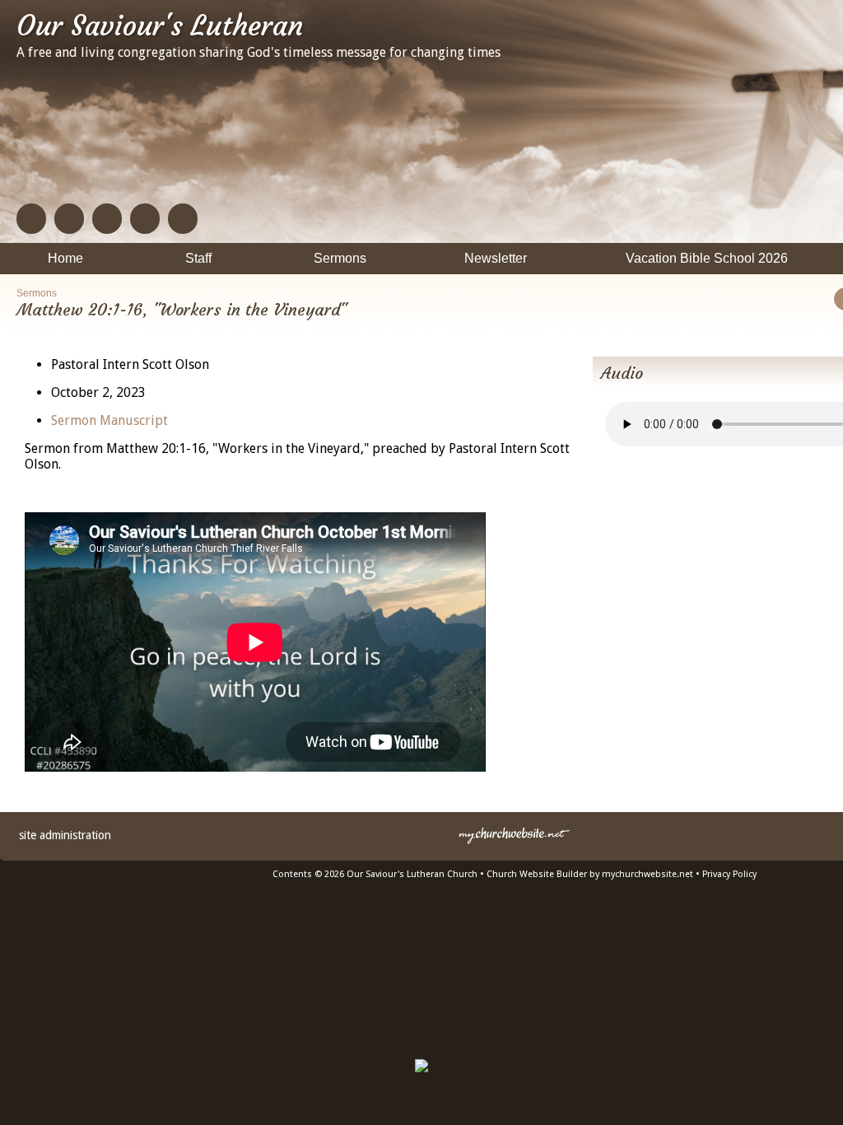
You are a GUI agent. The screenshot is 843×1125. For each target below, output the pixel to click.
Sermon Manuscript (109, 420)
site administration (65, 835)
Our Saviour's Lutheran (159, 25)
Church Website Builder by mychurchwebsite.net (590, 874)
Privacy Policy (729, 874)
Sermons (36, 293)
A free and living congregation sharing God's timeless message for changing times (258, 52)
